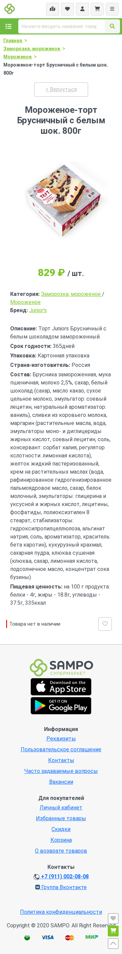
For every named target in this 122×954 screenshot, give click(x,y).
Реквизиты (61, 738)
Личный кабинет (61, 807)
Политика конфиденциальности (61, 912)
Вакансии (61, 782)
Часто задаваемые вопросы (61, 771)
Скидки (61, 829)
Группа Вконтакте (63, 887)
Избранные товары (61, 818)
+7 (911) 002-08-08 (64, 876)
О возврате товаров (61, 851)
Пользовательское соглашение (61, 749)
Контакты (61, 760)
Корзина (61, 840)
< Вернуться (61, 89)
